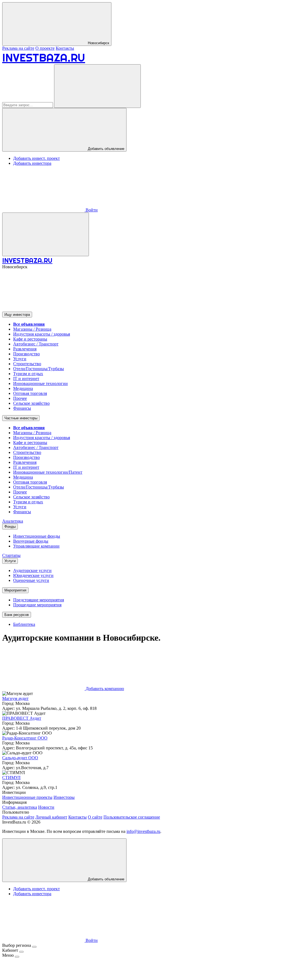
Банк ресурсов (16, 615)
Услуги (19, 358)
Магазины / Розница (32, 329)
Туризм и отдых (28, 373)
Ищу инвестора (17, 314)
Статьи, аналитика (19, 807)
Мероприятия (15, 590)
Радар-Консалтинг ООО (24, 738)
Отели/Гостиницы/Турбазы (38, 368)
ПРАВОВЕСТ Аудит (21, 718)
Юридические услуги (33, 575)
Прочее (20, 398)
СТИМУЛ (11, 777)
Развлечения (24, 349)
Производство (26, 353)
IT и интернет (26, 378)
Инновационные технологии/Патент (47, 472)
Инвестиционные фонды (36, 536)
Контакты (65, 48)
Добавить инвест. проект (36, 158)
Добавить (105, 879)
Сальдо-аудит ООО (20, 757)
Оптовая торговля (30, 393)
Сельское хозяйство (31, 403)
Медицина (23, 388)
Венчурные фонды (30, 541)
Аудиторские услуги (32, 570)
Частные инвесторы (20, 418)
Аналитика (12, 521)
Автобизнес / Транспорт (35, 344)
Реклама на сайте (18, 48)
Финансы (22, 408)
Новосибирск (98, 43)
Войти (91, 210)
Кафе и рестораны (30, 339)
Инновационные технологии (40, 383)
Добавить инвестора (32, 163)
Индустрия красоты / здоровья (41, 334)
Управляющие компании (36, 546)
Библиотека (24, 624)
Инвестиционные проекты (27, 797)
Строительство (27, 363)
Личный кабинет (51, 817)
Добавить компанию (104, 688)
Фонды (10, 526)
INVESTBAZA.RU (43, 57)
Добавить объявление (105, 149)
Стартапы (11, 555)
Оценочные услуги (31, 580)
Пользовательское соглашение (131, 817)
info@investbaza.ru (143, 831)
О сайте (95, 817)
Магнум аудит (15, 698)
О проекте (45, 48)
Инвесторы (64, 797)
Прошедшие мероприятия (37, 604)
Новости (46, 807)
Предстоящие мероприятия (38, 600)
